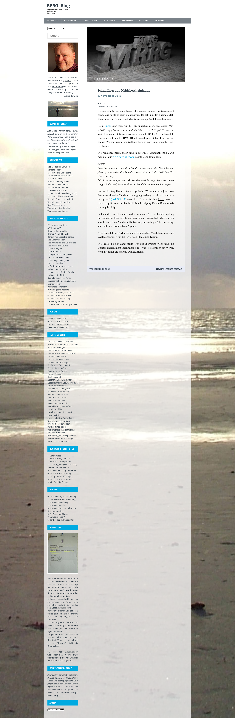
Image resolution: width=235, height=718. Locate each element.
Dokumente (127, 20)
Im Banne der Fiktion (56, 275)
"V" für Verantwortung (57, 225)
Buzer (107, 126)
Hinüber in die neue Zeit (58, 184)
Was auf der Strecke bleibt (59, 208)
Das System (109, 20)
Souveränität (53, 415)
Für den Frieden (54, 374)
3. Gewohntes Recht (56, 505)
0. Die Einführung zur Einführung (61, 496)
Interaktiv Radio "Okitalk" (58, 324)
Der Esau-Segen (54, 248)
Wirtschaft (90, 20)
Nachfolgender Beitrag (169, 269)
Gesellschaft (71, 20)
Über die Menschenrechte (58, 202)
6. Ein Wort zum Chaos (57, 514)
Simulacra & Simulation (57, 190)
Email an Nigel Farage (57, 371)
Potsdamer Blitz (54, 409)
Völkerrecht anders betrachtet (61, 429)
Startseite (53, 20)
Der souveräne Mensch (57, 356)
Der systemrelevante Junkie (59, 254)
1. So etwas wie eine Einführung (61, 499)
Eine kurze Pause (54, 178)
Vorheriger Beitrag (99, 269)
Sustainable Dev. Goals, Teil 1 (60, 418)
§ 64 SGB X (118, 199)
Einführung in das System (58, 260)
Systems (67, 80)
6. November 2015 (109, 96)
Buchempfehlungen (56, 347)
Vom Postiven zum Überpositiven (62, 304)
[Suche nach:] (62, 36)
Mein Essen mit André (57, 403)
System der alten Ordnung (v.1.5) (62, 193)
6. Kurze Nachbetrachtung (59, 473)
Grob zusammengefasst (58, 181)
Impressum (159, 20)
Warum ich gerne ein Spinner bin (61, 435)
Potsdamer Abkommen (57, 187)
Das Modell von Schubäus (59, 166)
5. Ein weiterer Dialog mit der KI (61, 470)
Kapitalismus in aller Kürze (59, 278)
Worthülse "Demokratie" (58, 441)
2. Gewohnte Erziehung (57, 502)
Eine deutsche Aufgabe (57, 368)
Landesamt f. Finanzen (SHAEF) (61, 281)
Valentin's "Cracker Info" (58, 327)
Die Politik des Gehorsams (59, 172)
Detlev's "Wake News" (57, 318)
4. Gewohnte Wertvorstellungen (61, 508)
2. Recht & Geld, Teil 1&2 (58, 458)
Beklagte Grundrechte (57, 231)
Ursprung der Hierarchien (58, 424)
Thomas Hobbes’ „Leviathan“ (60, 292)
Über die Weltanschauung (58, 298)
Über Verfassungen (56, 205)
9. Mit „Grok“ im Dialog (57, 482)
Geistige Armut (54, 377)
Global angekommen (56, 385)
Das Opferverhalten (56, 239)
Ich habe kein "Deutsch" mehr (60, 272)
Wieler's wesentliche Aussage (60, 438)
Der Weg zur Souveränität (59, 365)
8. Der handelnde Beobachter (60, 520)
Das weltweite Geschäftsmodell (61, 353)
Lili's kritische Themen (57, 397)
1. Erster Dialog (54, 455)
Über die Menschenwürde (58, 421)
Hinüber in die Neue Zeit (58, 394)
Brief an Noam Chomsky (58, 234)
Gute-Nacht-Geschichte (57, 321)
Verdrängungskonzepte (58, 427)
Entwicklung (68, 92)
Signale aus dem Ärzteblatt (59, 412)
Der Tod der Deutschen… (58, 257)
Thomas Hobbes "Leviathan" (60, 196)
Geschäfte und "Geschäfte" (59, 379)
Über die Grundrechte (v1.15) (60, 199)
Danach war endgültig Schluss (60, 237)
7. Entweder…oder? (56, 517)
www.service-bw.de (123, 157)
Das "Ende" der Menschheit (59, 350)
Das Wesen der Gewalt (57, 245)
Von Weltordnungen (56, 432)
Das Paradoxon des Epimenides (61, 242)
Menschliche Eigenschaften (59, 406)
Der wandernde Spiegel (57, 362)
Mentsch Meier (54, 284)
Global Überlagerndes (57, 269)
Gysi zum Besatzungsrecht (59, 388)
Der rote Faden (54, 169)
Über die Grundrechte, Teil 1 (60, 295)
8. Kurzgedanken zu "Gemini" (60, 479)
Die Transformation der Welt (60, 175)
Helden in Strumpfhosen (58, 391)
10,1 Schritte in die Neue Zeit (60, 341)
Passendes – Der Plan (57, 286)
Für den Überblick (55, 263)
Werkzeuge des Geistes (57, 211)
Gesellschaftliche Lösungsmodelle (62, 382)
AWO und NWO (54, 228)
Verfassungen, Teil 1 (56, 301)
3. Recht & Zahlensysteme (59, 461)
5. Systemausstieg (55, 511)
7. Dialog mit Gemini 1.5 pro (59, 476)
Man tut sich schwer (56, 400)
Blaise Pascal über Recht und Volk (62, 344)
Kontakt (143, 20)
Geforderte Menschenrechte (60, 266)
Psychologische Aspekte (58, 289)
